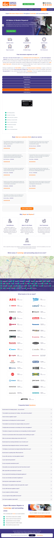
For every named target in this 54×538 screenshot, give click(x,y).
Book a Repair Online (28, 4)
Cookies (25, 532)
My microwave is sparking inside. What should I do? (27, 452)
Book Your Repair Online (40, 516)
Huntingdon (22, 281)
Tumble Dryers (14, 9)
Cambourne (5, 281)
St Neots (48, 281)
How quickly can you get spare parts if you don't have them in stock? (27, 467)
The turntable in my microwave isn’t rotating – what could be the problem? (27, 413)
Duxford (10, 281)
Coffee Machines (50, 9)
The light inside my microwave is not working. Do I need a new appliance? (27, 427)
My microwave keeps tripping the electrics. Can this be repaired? (27, 445)
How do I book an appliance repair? (27, 416)
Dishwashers (31, 9)
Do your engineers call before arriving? (27, 492)
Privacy (22, 532)
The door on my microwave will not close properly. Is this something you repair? (27, 434)
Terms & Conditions (17, 532)
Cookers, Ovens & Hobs (23, 9)
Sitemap (34, 532)
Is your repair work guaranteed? (27, 459)
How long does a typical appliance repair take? (27, 481)
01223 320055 (18, 67)
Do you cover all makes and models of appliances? (27, 477)
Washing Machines (8, 9)
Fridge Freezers (37, 9)
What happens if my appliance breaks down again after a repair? (27, 485)
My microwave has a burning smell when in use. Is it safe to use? (27, 441)
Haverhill (17, 281)
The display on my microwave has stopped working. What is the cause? (27, 449)
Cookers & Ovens (27, 82)
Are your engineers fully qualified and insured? (27, 495)
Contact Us (38, 532)
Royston (33, 281)
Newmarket (28, 281)
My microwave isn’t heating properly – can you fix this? (27, 409)
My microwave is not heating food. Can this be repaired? (27, 420)
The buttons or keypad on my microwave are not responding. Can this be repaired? (27, 431)
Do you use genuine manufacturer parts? (27, 463)
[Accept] (32, 535)
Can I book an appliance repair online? (27, 499)
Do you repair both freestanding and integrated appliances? (27, 474)
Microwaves (27, 89)
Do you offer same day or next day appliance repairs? (27, 456)
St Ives (44, 281)
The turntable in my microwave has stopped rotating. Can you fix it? (27, 424)
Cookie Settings (30, 532)
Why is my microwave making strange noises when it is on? (27, 438)
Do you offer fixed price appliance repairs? (27, 488)
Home (2, 9)
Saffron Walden (39, 281)
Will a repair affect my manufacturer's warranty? (27, 470)
